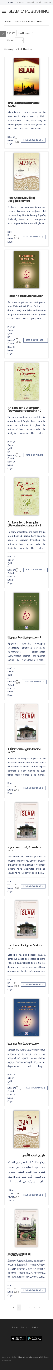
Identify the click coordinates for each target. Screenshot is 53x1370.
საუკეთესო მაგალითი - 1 (24, 1043)
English (11, 2)
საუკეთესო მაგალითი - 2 (24, 637)
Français (20, 2)
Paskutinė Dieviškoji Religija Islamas (21, 199)
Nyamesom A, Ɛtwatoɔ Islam (24, 849)
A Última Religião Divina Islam (24, 751)
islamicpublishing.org (29, 1357)
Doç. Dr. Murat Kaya (33, 21)
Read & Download (32, 140)
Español (47, 2)
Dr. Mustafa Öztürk (12, 340)
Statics (35, 1327)
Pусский (30, 2)
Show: (10, 40)
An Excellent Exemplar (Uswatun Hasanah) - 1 (24, 524)
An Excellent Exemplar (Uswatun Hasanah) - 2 (25, 409)
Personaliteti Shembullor (25, 295)
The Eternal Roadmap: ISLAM (23, 104)
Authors (17, 21)
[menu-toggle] (4, 11)
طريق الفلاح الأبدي (33, 1155)
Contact (25, 1327)
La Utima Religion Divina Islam (25, 947)
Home (8, 21)
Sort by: (11, 32)
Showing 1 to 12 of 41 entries (18, 49)
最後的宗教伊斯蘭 (19, 1254)
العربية (39, 2)
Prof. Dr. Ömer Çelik (11, 330)
